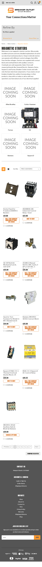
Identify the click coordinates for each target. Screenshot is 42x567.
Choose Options (11, 435)
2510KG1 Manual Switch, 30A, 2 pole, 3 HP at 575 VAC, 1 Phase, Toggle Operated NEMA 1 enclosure (30, 265)
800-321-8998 (10, 2)
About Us (21, 502)
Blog (21, 517)
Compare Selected (33, 454)
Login (17, 481)
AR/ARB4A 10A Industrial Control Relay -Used (29, 211)
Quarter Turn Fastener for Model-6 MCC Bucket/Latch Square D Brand (11, 319)
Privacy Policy (21, 509)
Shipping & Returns (21, 486)
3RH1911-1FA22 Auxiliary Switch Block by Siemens (9, 427)
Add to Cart (31, 219)
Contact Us (21, 504)
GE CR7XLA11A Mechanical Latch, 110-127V (9, 265)
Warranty (21, 512)
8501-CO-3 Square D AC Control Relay (30, 372)
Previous (6, 447)
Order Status (21, 483)
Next (36, 447)
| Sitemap (21, 550)
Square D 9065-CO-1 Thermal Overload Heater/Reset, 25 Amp (11, 373)
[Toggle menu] (3, 4)
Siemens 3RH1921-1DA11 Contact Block (31, 318)
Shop (21, 499)
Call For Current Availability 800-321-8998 (11, 220)
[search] (31, 2)
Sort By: (15, 169)
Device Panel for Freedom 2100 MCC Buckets (10, 211)
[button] (21, 38)
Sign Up (23, 481)
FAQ (21, 507)
